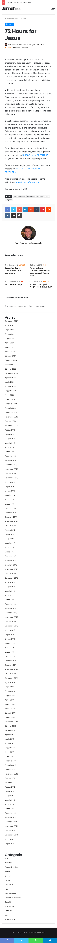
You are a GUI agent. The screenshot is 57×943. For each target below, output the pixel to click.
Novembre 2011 (11, 826)
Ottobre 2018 (10, 473)
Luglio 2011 (9, 843)
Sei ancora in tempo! (14, 284)
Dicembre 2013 (11, 717)
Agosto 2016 (10, 582)
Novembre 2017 (11, 521)
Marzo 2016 (9, 600)
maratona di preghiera (35, 196)
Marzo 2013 (9, 756)
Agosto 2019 (10, 430)
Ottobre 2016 (10, 574)
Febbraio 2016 (10, 604)
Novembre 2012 (11, 774)
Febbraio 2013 (10, 761)
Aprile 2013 (9, 752)
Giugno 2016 (10, 587)
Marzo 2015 (9, 652)
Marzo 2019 (9, 452)
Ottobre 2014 (10, 674)
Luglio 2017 (9, 534)
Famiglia (8, 871)
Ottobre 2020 (10, 369)
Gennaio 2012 (10, 817)
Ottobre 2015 (10, 621)
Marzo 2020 (10, 399)
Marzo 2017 (9, 552)
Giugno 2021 (10, 334)
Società (8, 902)
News (15, 18)
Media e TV (9, 884)
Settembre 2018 (11, 478)
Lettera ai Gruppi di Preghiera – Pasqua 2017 (41, 285)
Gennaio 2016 (10, 608)
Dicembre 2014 (11, 665)
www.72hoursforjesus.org (28, 182)
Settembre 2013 (11, 730)
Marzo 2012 (9, 809)
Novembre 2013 (11, 722)
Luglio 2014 (9, 687)
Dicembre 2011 (11, 822)
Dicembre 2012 (11, 769)
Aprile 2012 (9, 804)
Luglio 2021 (9, 330)
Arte (6, 858)
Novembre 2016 (11, 569)
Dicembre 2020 (11, 360)
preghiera (9, 200)
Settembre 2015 (11, 626)
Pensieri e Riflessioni (13, 898)
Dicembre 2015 (11, 613)
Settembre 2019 (11, 425)
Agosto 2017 (10, 530)
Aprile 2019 (9, 447)
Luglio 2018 (9, 486)
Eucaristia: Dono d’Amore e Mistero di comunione (14, 270)
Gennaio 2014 (10, 713)
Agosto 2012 (10, 787)
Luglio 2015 (9, 634)
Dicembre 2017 (11, 517)
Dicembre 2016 (11, 565)
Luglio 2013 (9, 739)
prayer (47, 196)
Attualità (8, 863)
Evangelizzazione (12, 867)
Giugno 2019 (10, 439)
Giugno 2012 (10, 796)
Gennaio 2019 (10, 460)
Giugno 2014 (10, 691)
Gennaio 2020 (10, 408)
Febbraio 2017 (10, 556)
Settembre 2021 (11, 321)
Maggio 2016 (10, 591)
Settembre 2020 (11, 373)
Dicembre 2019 (11, 412)
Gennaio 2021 (10, 356)
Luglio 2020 (9, 382)
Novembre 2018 (11, 469)
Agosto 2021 (10, 325)
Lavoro (7, 880)
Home (9, 18)
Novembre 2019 (11, 417)
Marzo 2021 (9, 347)
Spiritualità (23, 18)
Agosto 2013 (10, 735)
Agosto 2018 (10, 482)
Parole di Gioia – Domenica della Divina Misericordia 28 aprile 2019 (40, 272)
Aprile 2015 (9, 648)
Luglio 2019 (9, 434)
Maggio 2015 (10, 643)
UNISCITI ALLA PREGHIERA (35, 155)
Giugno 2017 (10, 539)
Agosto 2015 (10, 630)
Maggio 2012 (10, 800)
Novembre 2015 (11, 617)
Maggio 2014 (10, 695)
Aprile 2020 (9, 395)
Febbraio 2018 (10, 508)
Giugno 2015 (10, 639)
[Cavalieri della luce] (11, 8)
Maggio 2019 (10, 443)
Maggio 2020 (10, 391)
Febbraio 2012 (10, 813)
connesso (19, 306)
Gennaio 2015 (10, 661)
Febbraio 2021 (10, 351)
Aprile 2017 (9, 547)
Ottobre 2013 (10, 726)
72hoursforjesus (19, 196)
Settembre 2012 (11, 783)
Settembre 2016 (11, 578)
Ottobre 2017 (10, 526)
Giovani (8, 876)
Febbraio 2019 (10, 456)
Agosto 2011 (10, 839)
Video (7, 915)
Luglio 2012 (9, 791)
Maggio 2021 (10, 338)
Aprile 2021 (9, 343)
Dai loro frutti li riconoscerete (19, 2)
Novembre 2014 (11, 669)
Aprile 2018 (9, 499)
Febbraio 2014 (10, 708)
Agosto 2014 (10, 682)
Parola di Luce (10, 893)
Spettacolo (9, 906)
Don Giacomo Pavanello (17, 45)
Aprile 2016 (9, 595)
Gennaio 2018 (10, 513)
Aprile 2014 (9, 700)
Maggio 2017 (10, 543)
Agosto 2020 (10, 378)
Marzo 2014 (9, 704)
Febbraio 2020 (11, 404)
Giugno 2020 (10, 386)
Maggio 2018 (10, 495)
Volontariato (10, 919)
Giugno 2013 (10, 743)
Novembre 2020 (11, 365)
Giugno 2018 (10, 491)
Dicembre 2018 (11, 465)
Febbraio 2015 (10, 656)
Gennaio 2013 (10, 765)
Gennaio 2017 (10, 560)
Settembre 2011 (11, 835)
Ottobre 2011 (10, 830)
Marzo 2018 (9, 504)
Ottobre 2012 (10, 778)
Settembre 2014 (11, 678)
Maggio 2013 (10, 748)
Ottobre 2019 (10, 421)
